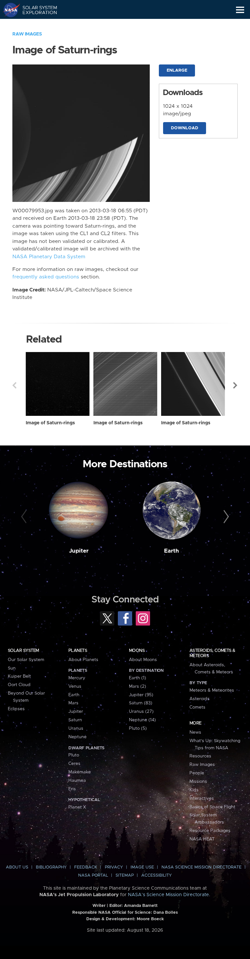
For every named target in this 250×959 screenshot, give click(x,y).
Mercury (76, 678)
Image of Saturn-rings (50, 423)
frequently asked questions (45, 277)
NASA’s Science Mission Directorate (168, 895)
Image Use (142, 867)
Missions (198, 781)
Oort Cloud (19, 685)
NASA (9, 9)
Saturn (75, 720)
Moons (137, 650)
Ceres (74, 763)
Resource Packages (209, 830)
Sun (12, 668)
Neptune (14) (142, 720)
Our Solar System (26, 659)
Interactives (201, 798)
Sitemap (125, 875)
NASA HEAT (202, 839)
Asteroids (199, 699)
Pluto (73, 755)
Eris (72, 789)
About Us (17, 867)
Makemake (79, 772)
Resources (200, 756)
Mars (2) (137, 686)
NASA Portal (93, 875)
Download (184, 128)
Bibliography (51, 867)
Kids (194, 790)
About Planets (83, 659)
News (195, 732)
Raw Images (27, 34)
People (196, 773)
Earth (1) (137, 678)
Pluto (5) (138, 728)
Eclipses (16, 709)
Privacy (114, 867)
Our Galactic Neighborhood (36, 24)
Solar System (23, 650)
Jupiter (79, 551)
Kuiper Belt (19, 676)
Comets (197, 707)
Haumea (77, 780)
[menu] (240, 10)
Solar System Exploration (36, 9)
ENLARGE (177, 70)
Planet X (77, 807)
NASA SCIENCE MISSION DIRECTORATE (201, 867)
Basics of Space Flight (212, 807)
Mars (73, 703)
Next (236, 385)
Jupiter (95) (141, 695)
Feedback (85, 867)
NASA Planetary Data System (48, 256)
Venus (74, 686)
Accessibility (156, 875)
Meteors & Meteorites (211, 690)
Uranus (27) (141, 711)
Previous (14, 385)
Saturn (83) (140, 703)
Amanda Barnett (141, 906)
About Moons (143, 659)
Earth (171, 551)
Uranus (75, 728)
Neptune (77, 737)
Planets (77, 650)
